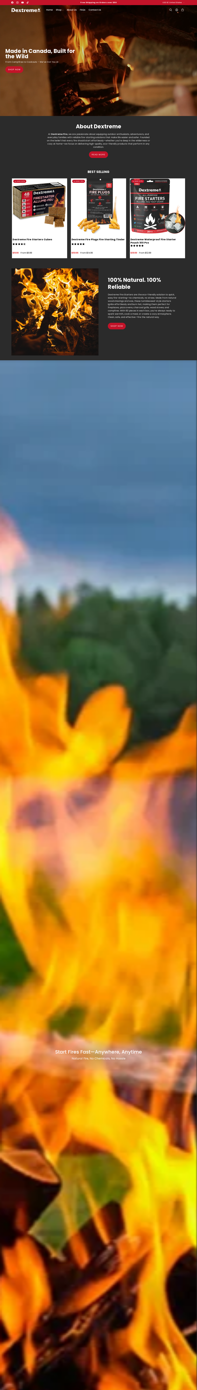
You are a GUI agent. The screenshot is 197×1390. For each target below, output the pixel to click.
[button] (59, 10)
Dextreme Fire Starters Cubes (32, 239)
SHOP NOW (14, 69)
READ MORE (98, 154)
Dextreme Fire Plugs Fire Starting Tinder (98, 239)
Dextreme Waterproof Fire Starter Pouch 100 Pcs (153, 241)
